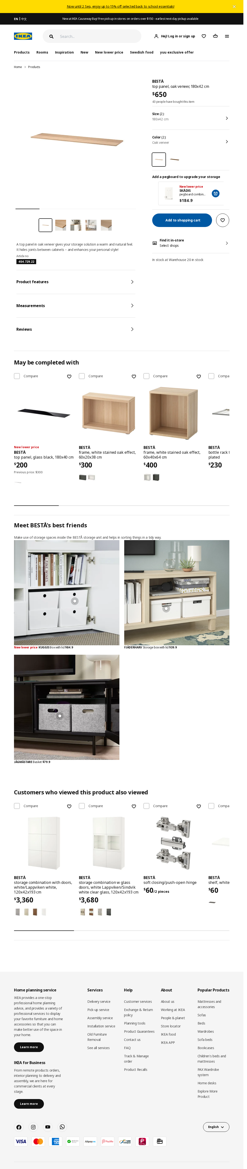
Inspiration (64, 52)
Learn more (29, 1047)
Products (34, 67)
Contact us (132, 1039)
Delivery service (98, 1001)
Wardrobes (206, 1031)
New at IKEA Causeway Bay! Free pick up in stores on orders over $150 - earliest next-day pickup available (130, 19)
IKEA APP (168, 1042)
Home (18, 67)
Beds (201, 1023)
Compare (31, 376)
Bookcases (206, 1047)
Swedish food (141, 52)
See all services (98, 1047)
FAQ (127, 1047)
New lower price (109, 52)
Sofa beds (205, 1039)
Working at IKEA (173, 1009)
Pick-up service (98, 1009)
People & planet (173, 1018)
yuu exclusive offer (177, 52)
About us (167, 1001)
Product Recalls (135, 1069)
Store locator (171, 1026)
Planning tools (134, 1023)
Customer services (138, 1001)
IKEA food (168, 1034)
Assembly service (100, 1018)
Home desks (207, 1083)
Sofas (202, 1015)
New (84, 52)
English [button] (213, 1127)
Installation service (101, 1026)
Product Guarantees (139, 1031)
